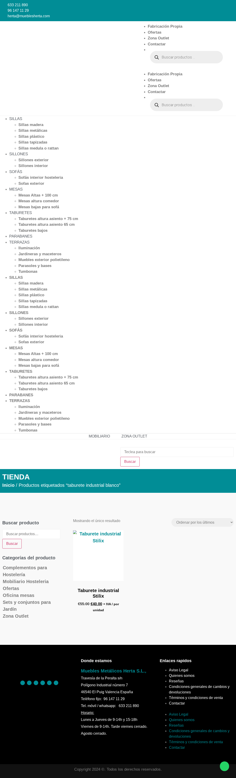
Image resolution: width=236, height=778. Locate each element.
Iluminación (29, 248)
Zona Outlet (158, 38)
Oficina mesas (18, 595)
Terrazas (19, 242)
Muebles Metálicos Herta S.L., (113, 670)
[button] (182, 68)
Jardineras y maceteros (39, 254)
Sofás (15, 172)
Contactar (157, 44)
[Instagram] (36, 683)
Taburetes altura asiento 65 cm (46, 224)
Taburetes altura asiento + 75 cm (48, 219)
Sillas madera (30, 125)
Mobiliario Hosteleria (26, 581)
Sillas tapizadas (32, 142)
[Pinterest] (29, 683)
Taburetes (20, 213)
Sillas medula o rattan (38, 148)
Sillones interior (33, 166)
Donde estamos (96, 660)
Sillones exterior (33, 160)
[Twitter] (42, 683)
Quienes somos (182, 676)
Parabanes (20, 236)
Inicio (8, 485)
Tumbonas (27, 271)
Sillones (18, 154)
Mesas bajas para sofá (38, 207)
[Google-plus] (49, 683)
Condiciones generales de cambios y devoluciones (199, 689)
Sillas (15, 119)
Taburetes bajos (32, 230)
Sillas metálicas (32, 130)
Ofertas (154, 32)
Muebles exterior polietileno (44, 260)
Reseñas (176, 681)
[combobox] (177, 452)
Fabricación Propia (165, 26)
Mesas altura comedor (38, 201)
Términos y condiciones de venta (196, 698)
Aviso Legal (178, 670)
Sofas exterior (31, 183)
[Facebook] (22, 683)
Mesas (16, 189)
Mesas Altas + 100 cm (38, 195)
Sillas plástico (31, 136)
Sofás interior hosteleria (40, 177)
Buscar (12, 544)
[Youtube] (56, 683)
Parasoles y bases (34, 266)
